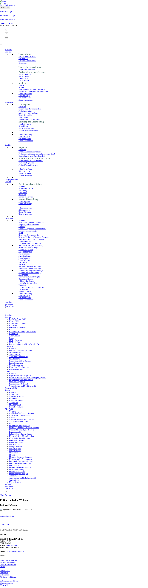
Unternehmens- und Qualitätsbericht (31, 89)
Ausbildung (22, 191)
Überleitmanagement (26, 128)
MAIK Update (23, 76)
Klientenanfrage (6, 12)
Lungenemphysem (25, 252)
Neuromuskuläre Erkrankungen (30, 268)
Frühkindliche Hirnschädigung (29, 243)
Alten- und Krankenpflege (28, 113)
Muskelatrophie (24, 258)
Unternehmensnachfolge (9, 581)
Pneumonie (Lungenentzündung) (30, 271)
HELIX (21, 87)
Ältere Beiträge (5, 495)
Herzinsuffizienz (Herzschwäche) (30, 245)
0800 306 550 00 (6, 23)
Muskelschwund (24, 260)
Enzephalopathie (24, 241)
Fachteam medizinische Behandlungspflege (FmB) (36, 154)
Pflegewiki (4, 585)
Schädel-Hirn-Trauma (26, 281)
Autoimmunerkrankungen (27, 231)
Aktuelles (8, 50)
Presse (2, 567)
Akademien (22, 193)
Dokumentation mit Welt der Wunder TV (33, 92)
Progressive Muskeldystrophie (29, 277)
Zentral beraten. (24, 126)
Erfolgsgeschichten (11, 180)
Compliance (22, 63)
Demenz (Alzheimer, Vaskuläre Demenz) (33, 237)
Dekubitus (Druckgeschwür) (28, 235)
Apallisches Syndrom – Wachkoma (31, 222)
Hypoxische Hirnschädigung (28, 248)
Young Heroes (23, 80)
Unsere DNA (23, 59)
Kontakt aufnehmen (25, 100)
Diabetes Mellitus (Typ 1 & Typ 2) (31, 239)
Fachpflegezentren (25, 111)
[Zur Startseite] (74, 2)
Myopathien (22, 262)
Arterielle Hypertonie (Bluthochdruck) (32, 229)
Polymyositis (23, 275)
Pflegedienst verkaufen (26, 69)
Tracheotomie (23, 289)
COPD (21, 233)
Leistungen (9, 102)
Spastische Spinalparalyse (27, 283)
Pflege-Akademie (6, 583)
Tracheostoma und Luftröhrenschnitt (31, 287)
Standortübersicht (24, 124)
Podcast (21, 85)
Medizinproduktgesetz (8, 577)
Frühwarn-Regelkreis (26, 163)
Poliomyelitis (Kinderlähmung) (29, 273)
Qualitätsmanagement (8, 565)
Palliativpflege (23, 117)
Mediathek (8, 302)
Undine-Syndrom (24, 291)
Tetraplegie (22, 285)
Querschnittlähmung (25, 279)
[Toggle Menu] (1, 44)
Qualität (7, 145)
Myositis (21, 264)
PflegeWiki (9, 218)
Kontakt (4, 7)
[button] (6, 309)
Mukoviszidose (24, 254)
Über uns (8, 52)
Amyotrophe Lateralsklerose (28, 225)
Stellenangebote (24, 202)
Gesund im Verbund (25, 197)
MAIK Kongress (24, 74)
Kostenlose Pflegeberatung (28, 130)
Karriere (8, 182)
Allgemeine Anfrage (7, 19)
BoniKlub (22, 195)
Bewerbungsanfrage (7, 15)
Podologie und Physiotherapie (29, 119)
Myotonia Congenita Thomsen (29, 266)
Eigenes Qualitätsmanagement (29, 152)
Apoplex (21, 227)
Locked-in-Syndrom (25, 250)
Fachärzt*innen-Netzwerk (27, 165)
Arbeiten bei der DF (25, 188)
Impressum (9, 304)
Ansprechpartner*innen (27, 61)
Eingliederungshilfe (25, 115)
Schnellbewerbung (25, 94)
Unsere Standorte (24, 98)
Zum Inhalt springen (7, 5)
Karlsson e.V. (23, 78)
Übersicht (22, 107)
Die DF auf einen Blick (27, 57)
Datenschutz (9, 306)
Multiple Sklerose (24, 256)
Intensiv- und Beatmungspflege (29, 109)
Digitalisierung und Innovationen (30, 161)
